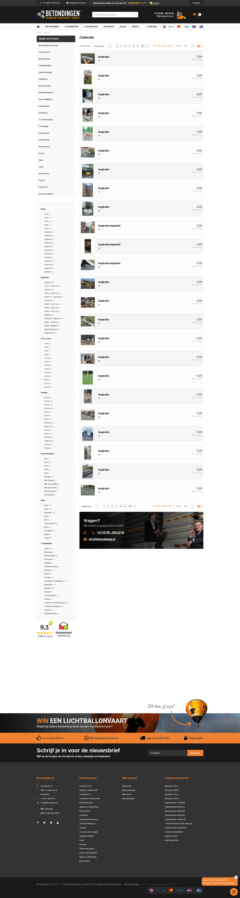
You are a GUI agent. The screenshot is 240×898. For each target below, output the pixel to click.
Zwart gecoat (50, 523)
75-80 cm (49, 441)
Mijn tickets (126, 794)
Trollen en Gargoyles (54, 606)
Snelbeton (43, 79)
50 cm (48, 430)
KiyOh (86, 884)
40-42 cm (49, 423)
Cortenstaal (44, 140)
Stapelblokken (45, 66)
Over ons (152, 27)
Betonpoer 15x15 (171, 786)
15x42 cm (49, 250)
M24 (47, 473)
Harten (48, 574)
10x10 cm (49, 282)
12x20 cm (49, 261)
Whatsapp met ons (165, 16)
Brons (47, 527)
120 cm (48, 448)
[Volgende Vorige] (147, 46)
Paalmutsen (44, 106)
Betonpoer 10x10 (171, 798)
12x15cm (49, 257)
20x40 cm (49, 246)
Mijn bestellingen (129, 790)
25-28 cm (49, 408)
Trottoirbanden (46, 120)
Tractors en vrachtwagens (56, 603)
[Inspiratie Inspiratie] (88, 227)
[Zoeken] (134, 14)
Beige (47, 534)
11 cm (48, 358)
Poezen (48, 599)
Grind (41, 153)
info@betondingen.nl (77, 3)
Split (41, 160)
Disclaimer (83, 815)
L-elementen (91, 27)
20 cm (48, 380)
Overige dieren (51, 595)
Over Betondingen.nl (87, 824)
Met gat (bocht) (51, 488)
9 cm (47, 351)
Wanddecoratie (51, 613)
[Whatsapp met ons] (87, 532)
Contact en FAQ (85, 786)
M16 (47, 469)
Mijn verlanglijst (128, 798)
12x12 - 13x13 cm (52, 286)
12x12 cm (49, 254)
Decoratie (49, 559)
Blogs (123, 27)
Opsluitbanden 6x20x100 (175, 815)
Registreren (126, 786)
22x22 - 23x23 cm (52, 308)
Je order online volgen (88, 832)
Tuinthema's (44, 52)
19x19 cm (49, 300)
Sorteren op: (85, 46)
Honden (49, 577)
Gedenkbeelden (51, 566)
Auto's (48, 548)
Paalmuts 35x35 (171, 836)
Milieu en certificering (87, 857)
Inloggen (196, 3)
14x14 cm (49, 290)
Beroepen (49, 552)
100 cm (48, 444)
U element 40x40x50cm (174, 832)
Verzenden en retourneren (89, 798)
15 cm (48, 372)
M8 (46, 459)
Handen (48, 570)
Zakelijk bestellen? (86, 836)
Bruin (48, 505)
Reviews (82, 844)
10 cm (48, 228)
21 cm (48, 383)
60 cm (48, 434)
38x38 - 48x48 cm (52, 326)
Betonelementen (46, 92)
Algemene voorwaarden (88, 807)
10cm (47, 354)
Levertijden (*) (85, 794)
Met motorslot (51, 491)
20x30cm (49, 272)
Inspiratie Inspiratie (109, 225)
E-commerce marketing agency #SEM (159, 884)
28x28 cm (49, 315)
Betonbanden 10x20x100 (175, 811)
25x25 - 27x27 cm (52, 311)
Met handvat (50, 495)
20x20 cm (49, 268)
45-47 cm (49, 426)
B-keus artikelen (46, 194)
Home (38, 26)
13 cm (48, 365)
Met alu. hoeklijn (52, 484)
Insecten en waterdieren (55, 581)
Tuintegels (43, 126)
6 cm (47, 218)
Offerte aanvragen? (87, 849)
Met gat (49, 477)
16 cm (48, 376)
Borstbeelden (51, 556)
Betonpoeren (52, 27)
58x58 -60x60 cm (52, 329)
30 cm (48, 412)
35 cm (48, 419)
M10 (47, 462)
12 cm (48, 362)
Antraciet (49, 513)
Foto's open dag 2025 (88, 853)
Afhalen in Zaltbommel (88, 790)
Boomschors (44, 147)
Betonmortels (45, 86)
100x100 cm (50, 333)
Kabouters (50, 585)
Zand (41, 167)
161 (142, 46)
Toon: (178, 46)
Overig (41, 180)
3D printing (44, 174)
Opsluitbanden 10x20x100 (175, 819)
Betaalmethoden (86, 803)
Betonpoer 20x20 (171, 790)
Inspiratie (109, 27)
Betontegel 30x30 (172, 840)
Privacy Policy (84, 811)
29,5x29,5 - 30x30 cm (54, 318)
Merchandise (84, 861)
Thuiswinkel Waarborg (88, 819)
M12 (47, 466)
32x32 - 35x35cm (52, 322)
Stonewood (44, 133)
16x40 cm (49, 243)
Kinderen (49, 588)
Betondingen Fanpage (48, 45)
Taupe (48, 538)
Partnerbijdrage (131, 884)
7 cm (47, 221)
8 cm (47, 225)
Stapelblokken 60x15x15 (175, 807)
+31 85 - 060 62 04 (48, 798)
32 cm (48, 416)
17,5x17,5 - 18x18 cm (53, 297)
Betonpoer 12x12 (171, 794)
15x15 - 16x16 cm (52, 293)
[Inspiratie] (88, 58)
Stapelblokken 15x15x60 (175, 803)
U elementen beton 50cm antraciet (178, 824)
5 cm (47, 214)
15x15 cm (49, 265)
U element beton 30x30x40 (175, 828)
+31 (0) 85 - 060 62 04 (51, 3)
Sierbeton (43, 113)
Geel (47, 516)
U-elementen (71, 27)
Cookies (82, 828)
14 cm (48, 369)
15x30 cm (49, 232)
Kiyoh (81, 840)
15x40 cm (49, 236)
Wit (46, 520)
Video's (135, 27)
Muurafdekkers (45, 99)
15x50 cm (49, 239)
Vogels (48, 610)
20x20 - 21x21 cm (52, 304)
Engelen (48, 563)
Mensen (48, 592)
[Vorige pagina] (117, 46)
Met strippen (50, 480)
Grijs (48, 509)
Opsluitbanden (45, 72)
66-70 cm (49, 437)
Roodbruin (49, 531)
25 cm (48, 387)
